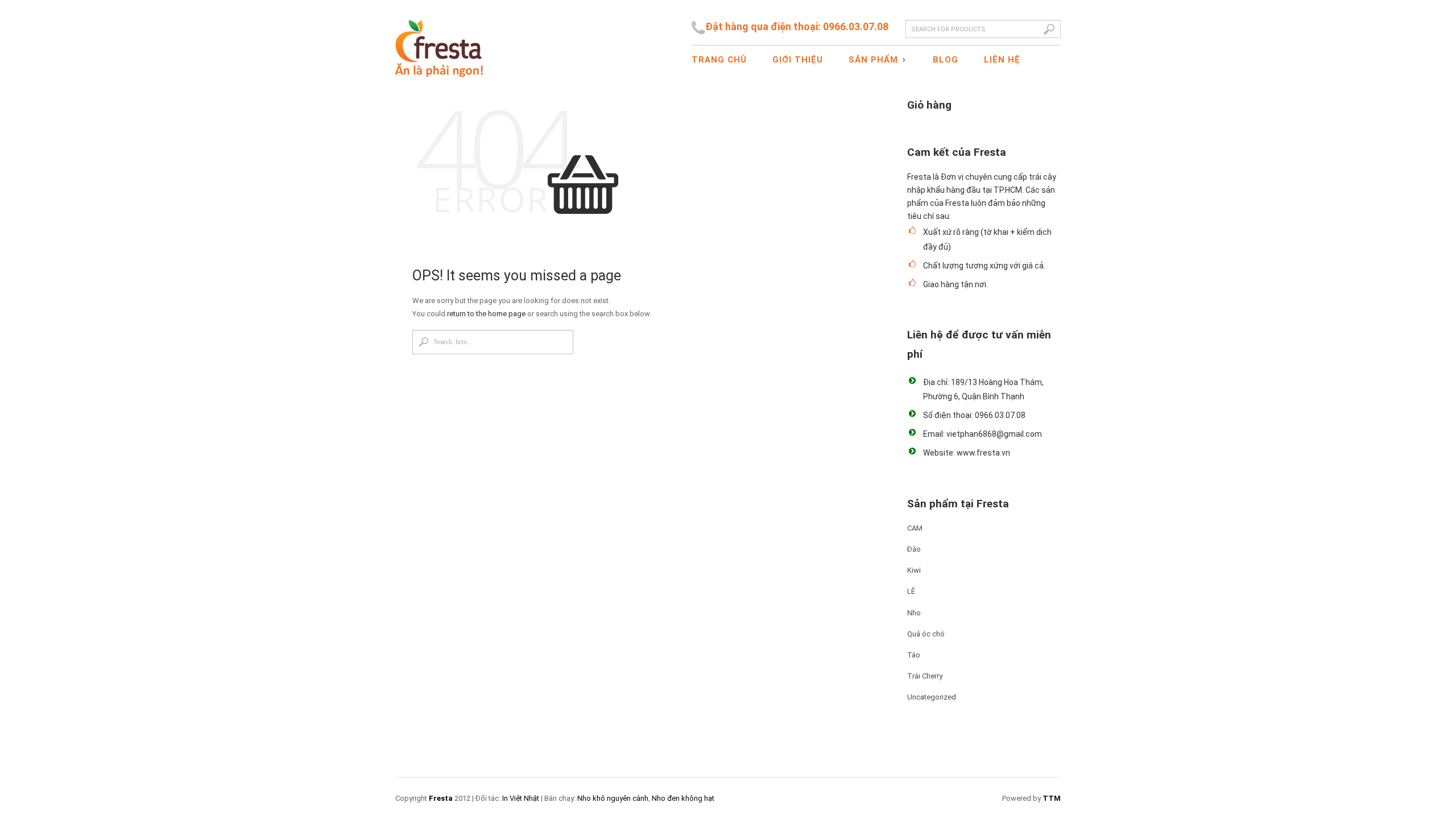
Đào (914, 549)
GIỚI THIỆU (797, 60)
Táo (913, 655)
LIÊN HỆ (1002, 60)
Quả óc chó (926, 634)
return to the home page (486, 313)
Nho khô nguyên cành (612, 798)
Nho (914, 613)
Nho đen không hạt (683, 798)
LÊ (911, 591)
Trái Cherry (924, 676)
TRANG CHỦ (719, 60)
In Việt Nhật (520, 798)
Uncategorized (931, 697)
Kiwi (914, 570)
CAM (915, 528)
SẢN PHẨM (869, 60)
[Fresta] (439, 38)
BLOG (945, 60)
